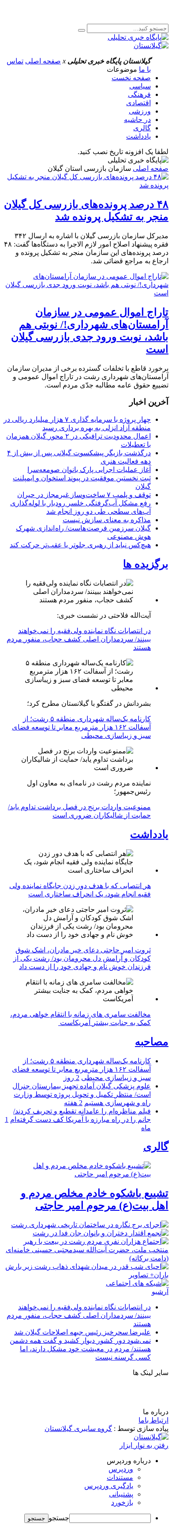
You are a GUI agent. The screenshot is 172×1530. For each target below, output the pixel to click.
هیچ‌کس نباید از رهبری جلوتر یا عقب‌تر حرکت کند (80, 545)
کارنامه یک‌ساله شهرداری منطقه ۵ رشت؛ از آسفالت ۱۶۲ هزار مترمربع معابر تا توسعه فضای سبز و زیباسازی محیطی (81, 727)
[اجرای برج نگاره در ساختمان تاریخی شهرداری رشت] (89, 1224)
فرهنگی (139, 94)
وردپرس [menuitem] (120, 1469)
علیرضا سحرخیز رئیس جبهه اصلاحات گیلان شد (82, 1332)
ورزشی (140, 111)
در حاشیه (137, 119)
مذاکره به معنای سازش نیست (107, 520)
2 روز (71, 1077)
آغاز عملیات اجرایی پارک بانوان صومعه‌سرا (89, 469)
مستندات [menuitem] (120, 1477)
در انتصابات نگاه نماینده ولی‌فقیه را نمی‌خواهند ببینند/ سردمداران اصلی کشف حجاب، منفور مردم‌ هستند (79, 639)
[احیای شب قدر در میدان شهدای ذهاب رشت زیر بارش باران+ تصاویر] (86, 1275)
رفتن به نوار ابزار (144, 1445)
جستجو (59, 1518)
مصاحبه (151, 1041)
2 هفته (73, 1102)
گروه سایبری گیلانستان (78, 1428)
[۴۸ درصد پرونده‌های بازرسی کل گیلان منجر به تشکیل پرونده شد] (86, 185)
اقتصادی (138, 103)
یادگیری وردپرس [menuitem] (108, 1485)
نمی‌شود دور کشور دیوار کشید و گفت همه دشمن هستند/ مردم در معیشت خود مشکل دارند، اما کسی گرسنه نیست (80, 1349)
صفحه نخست (131, 77)
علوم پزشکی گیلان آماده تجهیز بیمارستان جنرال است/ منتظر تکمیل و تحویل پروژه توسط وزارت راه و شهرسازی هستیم (81, 1094)
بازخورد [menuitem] (122, 1502)
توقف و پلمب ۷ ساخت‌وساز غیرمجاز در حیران (84, 494)
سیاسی (140, 86)
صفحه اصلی (43, 61)
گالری (142, 128)
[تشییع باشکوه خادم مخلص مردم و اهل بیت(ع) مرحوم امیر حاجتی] (86, 1169)
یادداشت (138, 136)
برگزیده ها (145, 564)
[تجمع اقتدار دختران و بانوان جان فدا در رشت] (100, 1233)
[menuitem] (77, 1460)
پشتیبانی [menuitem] (121, 1494)
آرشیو (160, 1291)
